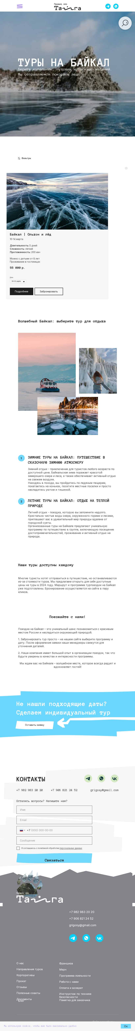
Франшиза (73, 4)
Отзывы (61, 4)
